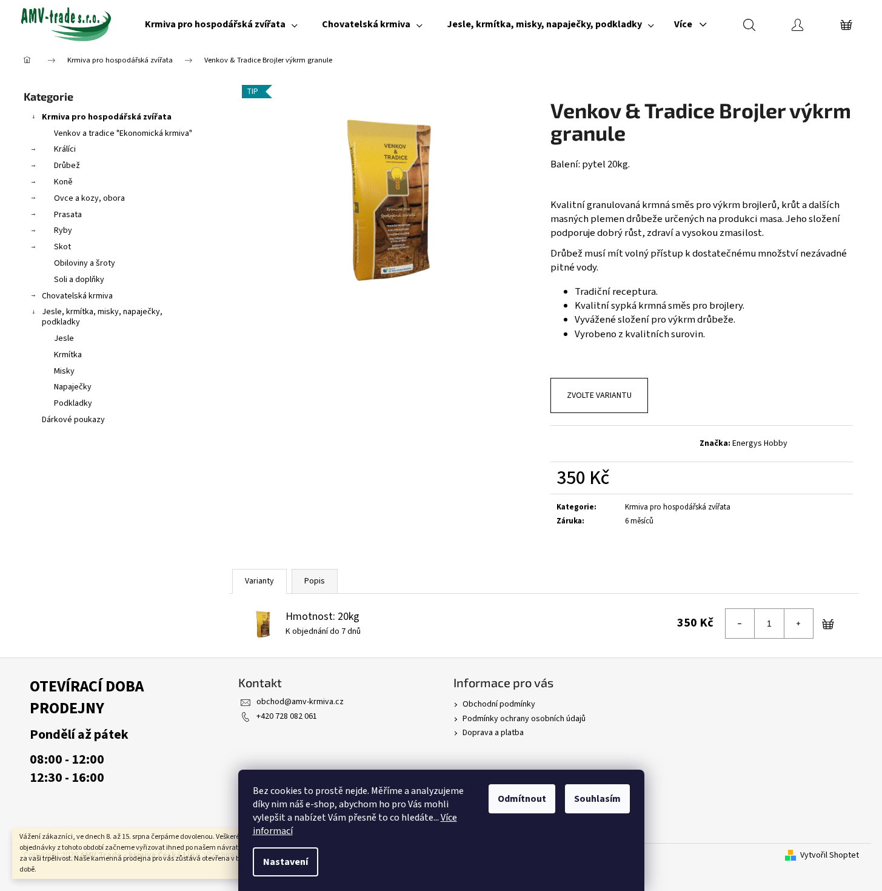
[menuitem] (221, 24)
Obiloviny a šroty (84, 263)
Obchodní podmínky (499, 704)
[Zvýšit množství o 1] (798, 623)
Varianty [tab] (259, 581)
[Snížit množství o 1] (740, 623)
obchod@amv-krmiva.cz (300, 702)
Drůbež (67, 166)
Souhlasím (597, 798)
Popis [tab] (314, 581)
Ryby (63, 230)
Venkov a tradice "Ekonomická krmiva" (123, 133)
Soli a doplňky (79, 280)
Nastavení (285, 862)
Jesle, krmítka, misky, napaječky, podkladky (102, 317)
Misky (64, 371)
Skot (62, 247)
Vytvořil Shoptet (829, 855)
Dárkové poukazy (73, 420)
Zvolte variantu (599, 395)
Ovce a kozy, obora (89, 198)
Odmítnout (522, 798)
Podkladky (73, 403)
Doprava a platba (493, 733)
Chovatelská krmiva (77, 296)
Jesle (64, 338)
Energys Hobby (759, 443)
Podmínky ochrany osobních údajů (524, 719)
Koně (63, 182)
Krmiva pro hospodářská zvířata (107, 117)
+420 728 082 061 (286, 716)
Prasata (68, 215)
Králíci (65, 149)
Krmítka (68, 355)
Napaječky (73, 387)
